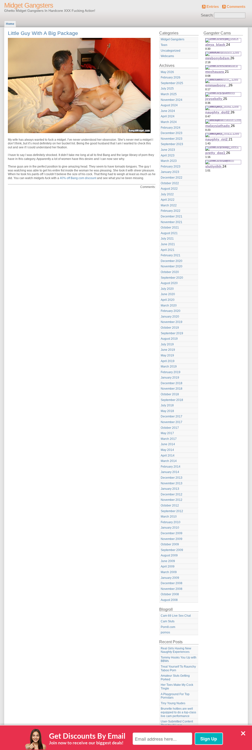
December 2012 (171, 494)
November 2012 (171, 500)
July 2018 (167, 405)
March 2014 (169, 461)
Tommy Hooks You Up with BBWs (178, 659)
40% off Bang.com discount (78, 178)
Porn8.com (168, 627)
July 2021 (167, 238)
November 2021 (171, 222)
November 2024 (171, 100)
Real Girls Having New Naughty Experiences (176, 650)
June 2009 (168, 561)
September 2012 (172, 511)
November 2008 (171, 589)
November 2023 (171, 138)
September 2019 (172, 333)
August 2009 (169, 555)
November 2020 (171, 266)
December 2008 (171, 583)
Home (10, 24)
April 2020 (167, 300)
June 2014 (168, 444)
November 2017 (171, 422)
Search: (207, 15)
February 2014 (170, 466)
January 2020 (170, 316)
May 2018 (167, 411)
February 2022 (170, 211)
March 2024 (169, 122)
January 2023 (170, 172)
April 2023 (167, 155)
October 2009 (170, 544)
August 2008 (169, 600)
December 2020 (171, 261)
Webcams (167, 56)
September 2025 (172, 83)
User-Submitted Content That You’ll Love (177, 723)
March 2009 (169, 572)
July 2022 (167, 194)
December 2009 (171, 533)
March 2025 (169, 94)
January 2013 (170, 488)
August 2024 (169, 105)
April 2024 (167, 116)
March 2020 (169, 305)
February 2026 (170, 77)
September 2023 (172, 144)
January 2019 (170, 377)
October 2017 (170, 427)
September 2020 (172, 277)
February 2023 (170, 166)
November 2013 (171, 483)
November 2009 (171, 539)
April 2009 (167, 566)
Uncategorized (170, 50)
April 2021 (167, 250)
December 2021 (171, 216)
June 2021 (168, 244)
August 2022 (169, 188)
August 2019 (169, 338)
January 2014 (170, 472)
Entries (212, 7)
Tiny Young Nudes (173, 703)
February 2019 (170, 372)
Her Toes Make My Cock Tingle (177, 686)
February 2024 (170, 127)
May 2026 (167, 72)
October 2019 (170, 327)
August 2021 (169, 233)
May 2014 (167, 450)
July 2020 (167, 289)
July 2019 (167, 344)
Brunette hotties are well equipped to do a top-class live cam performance (178, 712)
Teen (164, 45)
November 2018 (171, 388)
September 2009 (172, 550)
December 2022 (171, 177)
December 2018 (171, 383)
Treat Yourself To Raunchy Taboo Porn (178, 668)
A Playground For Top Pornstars (175, 696)
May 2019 (167, 355)
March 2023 (169, 161)
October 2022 (170, 183)
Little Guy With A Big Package (43, 33)
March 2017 (169, 439)
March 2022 (169, 205)
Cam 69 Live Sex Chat (176, 615)
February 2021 (170, 255)
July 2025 (167, 88)
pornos (165, 632)
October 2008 (170, 594)
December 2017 (171, 416)
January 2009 (170, 578)
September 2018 (172, 400)
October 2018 (170, 394)
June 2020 (168, 294)
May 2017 (167, 433)
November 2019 (171, 322)
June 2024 (168, 111)
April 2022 (167, 199)
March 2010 (169, 516)
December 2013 (171, 477)
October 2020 (170, 272)
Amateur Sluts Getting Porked (175, 677)
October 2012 (170, 505)
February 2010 (170, 522)
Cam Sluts (167, 621)
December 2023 (171, 133)
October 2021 (170, 227)
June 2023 (168, 150)
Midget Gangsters (28, 5)
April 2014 (167, 455)
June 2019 (168, 350)
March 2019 (169, 366)
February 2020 (170, 311)
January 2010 (170, 527)
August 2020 (169, 283)
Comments (236, 7)
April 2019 (167, 361)
